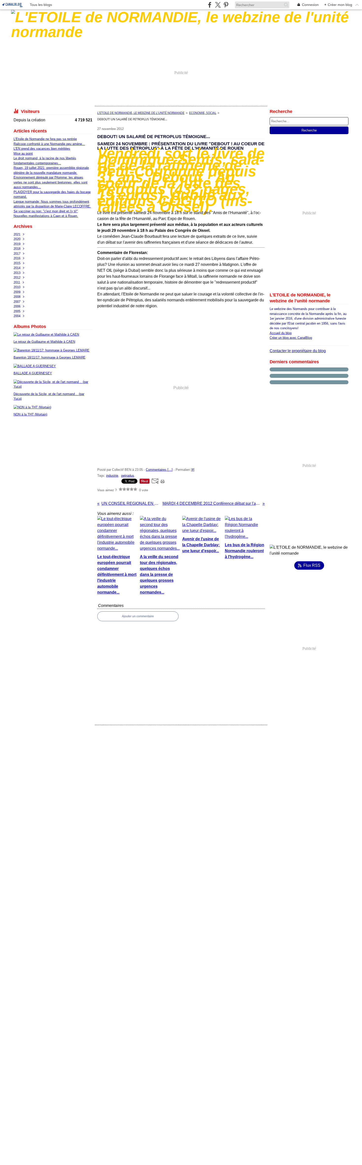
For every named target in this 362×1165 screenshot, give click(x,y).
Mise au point (23, 153)
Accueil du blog (281, 333)
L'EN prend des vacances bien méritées (42, 148)
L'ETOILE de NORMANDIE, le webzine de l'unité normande (140, 113)
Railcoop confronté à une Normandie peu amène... (49, 144)
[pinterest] (226, 5)
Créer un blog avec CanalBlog (291, 338)
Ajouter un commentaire (138, 616)
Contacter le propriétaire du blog (298, 351)
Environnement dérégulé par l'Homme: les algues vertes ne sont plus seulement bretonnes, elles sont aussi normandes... (50, 182)
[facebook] (210, 5)
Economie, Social (202, 113)
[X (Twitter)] (218, 5)
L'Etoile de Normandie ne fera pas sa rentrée (45, 139)
